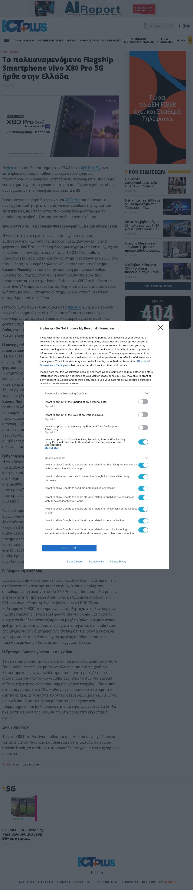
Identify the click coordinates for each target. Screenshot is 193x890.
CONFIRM (69, 548)
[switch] (143, 401)
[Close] (161, 328)
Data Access (96, 561)
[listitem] (96, 393)
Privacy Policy (118, 561)
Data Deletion (75, 561)
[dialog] (96, 445)
